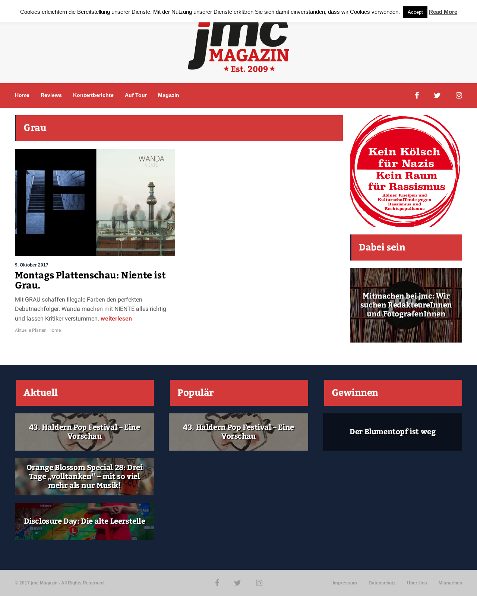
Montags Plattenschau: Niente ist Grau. (90, 280)
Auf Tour (136, 95)
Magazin (168, 95)
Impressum (345, 583)
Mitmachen (450, 583)
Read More (443, 12)
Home (22, 95)
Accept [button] (415, 12)
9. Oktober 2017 (31, 265)
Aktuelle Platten (31, 330)
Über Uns (417, 583)
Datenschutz (382, 583)
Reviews (51, 95)
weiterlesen (116, 318)
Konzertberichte (93, 95)
